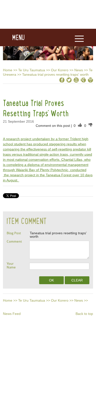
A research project (17, 139)
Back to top (84, 314)
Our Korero (59, 70)
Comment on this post (53, 126)
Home (7, 70)
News (78, 70)
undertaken (41, 139)
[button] (12, 38)
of (42, 165)
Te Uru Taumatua (31, 70)
